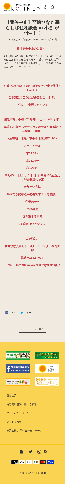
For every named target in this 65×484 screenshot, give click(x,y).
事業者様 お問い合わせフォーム (24, 430)
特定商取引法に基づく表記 (22, 404)
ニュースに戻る (35, 329)
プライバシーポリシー (19, 413)
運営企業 (12, 395)
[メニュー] (59, 6)
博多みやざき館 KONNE (36, 473)
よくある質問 (14, 421)
